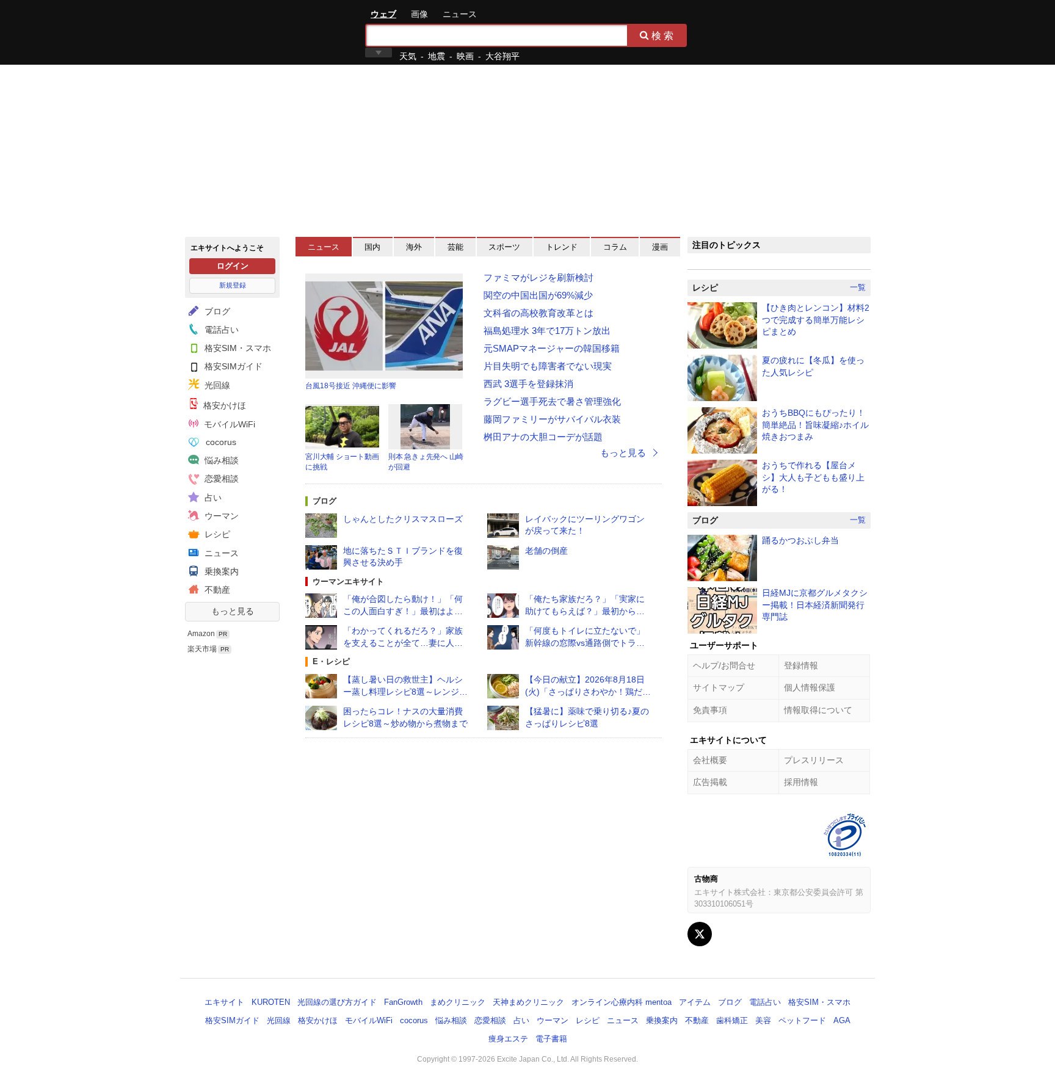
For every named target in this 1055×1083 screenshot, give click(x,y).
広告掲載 (710, 782)
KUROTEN (271, 1002)
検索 (663, 35)
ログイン (232, 265)
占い (212, 497)
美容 (763, 1020)
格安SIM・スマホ (236, 348)
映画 (465, 56)
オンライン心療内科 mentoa (621, 1002)
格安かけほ (223, 405)
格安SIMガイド (232, 366)
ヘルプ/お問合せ (724, 665)
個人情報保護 (809, 687)
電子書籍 (551, 1038)
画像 (419, 14)
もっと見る (232, 611)
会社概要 (710, 760)
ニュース (460, 14)
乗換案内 (220, 571)
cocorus (219, 442)
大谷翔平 (502, 56)
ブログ (216, 311)
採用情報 (801, 782)
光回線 (216, 385)
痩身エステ (508, 1038)
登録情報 (801, 665)
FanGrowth (403, 1002)
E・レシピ (331, 661)
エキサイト (229, 31)
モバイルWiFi (228, 424)
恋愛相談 (220, 479)
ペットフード (802, 1020)
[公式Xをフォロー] (699, 934)
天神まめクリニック (528, 1002)
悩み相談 (220, 460)
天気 (407, 56)
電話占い (220, 330)
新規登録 (232, 285)
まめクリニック (457, 1002)
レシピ (216, 534)
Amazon (201, 633)
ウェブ (383, 14)
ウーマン (220, 516)
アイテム (695, 1002)
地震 (436, 56)
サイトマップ (718, 687)
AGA (841, 1020)
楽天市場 (202, 649)
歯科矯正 (732, 1020)
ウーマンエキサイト (348, 581)
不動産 (216, 590)
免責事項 (710, 710)
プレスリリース (814, 760)
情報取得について (818, 710)
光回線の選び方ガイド (337, 1002)
